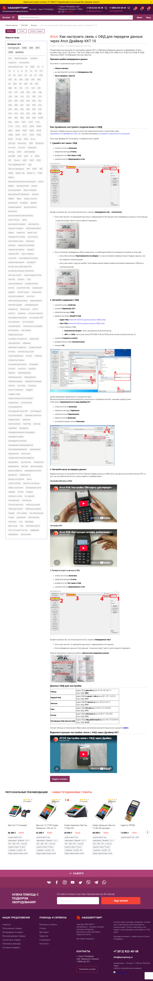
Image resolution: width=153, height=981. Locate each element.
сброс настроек (15, 487)
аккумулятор (23, 186)
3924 (17, 130)
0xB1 (32, 66)
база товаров (30, 190)
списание (26, 500)
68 (31, 83)
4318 (39, 130)
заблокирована (33, 228)
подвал (29, 390)
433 (10, 109)
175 (28, 96)
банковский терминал (18, 194)
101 (20, 88)
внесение (12, 203)
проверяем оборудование (20, 445)
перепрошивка (15, 381)
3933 (24, 130)
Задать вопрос (60, 779)
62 (9, 83)
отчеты (11, 368)
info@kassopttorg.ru (94, 11)
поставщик (35, 411)
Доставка (44, 932)
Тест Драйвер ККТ (16, 164)
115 (26, 88)
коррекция (37, 288)
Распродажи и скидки (12, 932)
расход (24, 466)
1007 (23, 122)
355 (10, 105)
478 (34, 113)
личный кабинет (16, 296)
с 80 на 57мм (14, 483)
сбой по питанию (31, 483)
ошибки (33, 58)
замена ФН (13, 254)
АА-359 (11, 156)
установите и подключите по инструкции (114, 134)
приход (36, 424)
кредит (11, 292)
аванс (11, 177)
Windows (39, 143)
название (12, 309)
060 (38, 79)
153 (28, 92)
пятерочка (38, 462)
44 (15, 79)
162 (22, 96)
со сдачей (29, 496)
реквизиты (25, 475)
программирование (17, 449)
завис (11, 232)
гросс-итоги (14, 220)
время (34, 203)
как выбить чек (15, 66)
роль (29, 479)
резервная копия (33, 470)
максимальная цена (17, 300)
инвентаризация (16, 262)
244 (28, 101)
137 (16, 92)
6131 (24, 135)
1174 (10, 126)
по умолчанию (15, 415)
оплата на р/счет (26, 351)
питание (32, 385)
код (28, 279)
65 (20, 83)
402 (28, 105)
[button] (147, 832)
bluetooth (32, 147)
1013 (30, 122)
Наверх (78, 873)
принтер (27, 424)
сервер (11, 492)
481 (10, 118)
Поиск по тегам (12, 37)
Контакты (44, 943)
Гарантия (43, 936)
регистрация (36, 466)
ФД (29, 164)
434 (16, 109)
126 (32, 88)
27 (35, 75)
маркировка (36, 300)
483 (22, 118)
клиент (21, 279)
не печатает (28, 322)
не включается (35, 313)
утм (20, 521)
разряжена (13, 466)
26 (31, 75)
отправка (33, 364)
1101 (38, 122)
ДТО (26, 156)
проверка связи (15, 436)
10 (26, 71)
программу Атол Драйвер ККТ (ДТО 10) (65, 134)
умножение (33, 517)
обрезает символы (17, 347)
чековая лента (33, 526)
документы (33, 224)
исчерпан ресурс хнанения (21, 271)
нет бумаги (13, 330)
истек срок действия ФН (19, 266)
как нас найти (15, 275)
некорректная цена (17, 317)
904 (10, 122)
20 (14, 75)
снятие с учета (15, 496)
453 (34, 109)
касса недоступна (32, 275)
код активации (15, 283)
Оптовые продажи (11, 947)
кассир (11, 279)
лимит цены (23, 292)
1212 (17, 126)
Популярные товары (12, 928)
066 (25, 83)
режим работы (15, 470)
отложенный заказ (17, 364)
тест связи (22, 513)
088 (10, 88)
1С (9, 71)
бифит (11, 198)
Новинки (6, 924)
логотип (30, 296)
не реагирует (14, 326)
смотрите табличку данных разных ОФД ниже (87, 320)
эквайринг (13, 534)
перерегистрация (33, 381)
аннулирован (14, 190)
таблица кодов (33, 504)
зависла (21, 232)
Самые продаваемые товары (72, 792)
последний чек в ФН (18, 411)
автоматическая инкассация (22, 181)
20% (20, 75)
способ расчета (15, 504)
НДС (24, 160)
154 (34, 92)
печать (11, 385)
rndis (19, 152)
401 (22, 105)
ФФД (10, 173)
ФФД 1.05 (20, 173)
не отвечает (14, 322)
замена (30, 249)
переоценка (30, 377)
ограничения (35, 347)
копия (11, 288)
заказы (11, 245)
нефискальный (15, 334)
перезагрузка (24, 373)
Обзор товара (36, 31)
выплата (12, 211)
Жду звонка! (121, 900)
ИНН (37, 156)
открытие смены (16, 360)
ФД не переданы (16, 169)
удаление (21, 517)
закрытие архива (26, 245)
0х (38, 66)
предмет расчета (33, 415)
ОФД (10, 52)
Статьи (42, 928)
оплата (11, 351)
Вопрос (10, 31)
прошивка (13, 462)
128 (38, 88)
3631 (10, 130)
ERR (26, 139)
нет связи (26, 330)
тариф (11, 513)
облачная (34, 339)
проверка (23, 428)
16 (36, 71)
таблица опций (15, 509)
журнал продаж (15, 228)
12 (31, 71)
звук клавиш (28, 254)
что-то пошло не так (17, 530)
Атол (54, 37)
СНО (39, 160)
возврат (24, 203)
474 (16, 113)
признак (26, 419)
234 (16, 101)
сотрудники (13, 500)
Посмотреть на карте (87, 969)
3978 (32, 130)
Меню (139, 17)
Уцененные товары (11, 940)
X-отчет (11, 147)
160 (16, 96)
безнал (35, 194)
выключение (30, 207)
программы (35, 449)
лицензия (36, 292)
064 (14, 83)
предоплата (14, 419)
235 (22, 101)
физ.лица (12, 526)
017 (41, 71)
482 (16, 118)
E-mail (18, 139)
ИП (9, 160)
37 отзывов (55, 801)
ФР (41, 169)
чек (10, 58)
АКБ (20, 156)
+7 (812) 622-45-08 (94, 8)
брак (19, 198)
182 (34, 96)
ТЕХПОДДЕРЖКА (116, 11)
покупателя (26, 402)
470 (39, 109)
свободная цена (33, 487)
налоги (11, 313)
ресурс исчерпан (16, 479)
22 (26, 75)
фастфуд (29, 521)
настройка (24, 62)
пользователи (15, 407)
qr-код (11, 152)
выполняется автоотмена (20, 215)
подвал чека (14, 394)
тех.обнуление (36, 513)
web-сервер (29, 152)
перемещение (15, 377)
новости (12, 62)
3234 (32, 126)
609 (34, 118)
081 (36, 83)
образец (26, 343)
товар (11, 517)
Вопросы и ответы (48, 924)
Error (33, 139)
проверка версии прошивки (21, 432)
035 (10, 79)
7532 (39, 135)
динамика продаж (16, 224)
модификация (31, 305)
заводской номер (16, 237)
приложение (14, 424)
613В (40, 118)
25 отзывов (27, 801)
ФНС (35, 169)
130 (10, 92)
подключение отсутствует (20, 398)
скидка (29, 492)
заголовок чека (15, 241)
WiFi (38, 48)
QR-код (11, 143)
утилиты (12, 521)
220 (10, 101)
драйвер (19, 52)
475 (22, 113)
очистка (22, 368)
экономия (25, 534)
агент (41, 181)
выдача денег (14, 207)
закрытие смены (16, 249)
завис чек (32, 232)
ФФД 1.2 (31, 173)
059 (32, 79)
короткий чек (23, 288)
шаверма (34, 530)
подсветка (13, 402)
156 (39, 92)
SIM (31, 48)
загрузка (30, 241)
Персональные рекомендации (26, 792)
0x (27, 66)
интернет (31, 262)
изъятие (12, 258)
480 (39, 113)
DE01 (10, 139)
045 (20, 79)
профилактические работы (21, 458)
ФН (28, 169)
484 (28, 118)
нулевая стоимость (17, 339)
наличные (25, 309)
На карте (69, 11)
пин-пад (21, 385)
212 (39, 96)
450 (28, 109)
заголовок (33, 237)
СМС (31, 160)
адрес (11, 186)
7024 (32, 135)
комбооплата (31, 283)
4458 (10, 135)
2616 (24, 126)
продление (13, 453)
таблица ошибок (33, 509)
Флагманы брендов (11, 943)
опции (29, 356)
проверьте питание (17, 441)
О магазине (44, 940)
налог (35, 309)
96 (15, 88)
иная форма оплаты (28, 258)
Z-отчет (21, 147)
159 (10, 96)
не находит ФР (36, 317)
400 (16, 105)
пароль (11, 373)
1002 (16, 122)
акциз (34, 186)
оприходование (15, 356)
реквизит (12, 475)
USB (31, 143)
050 (26, 79)
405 (34, 105)
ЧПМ (40, 173)
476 (28, 113)
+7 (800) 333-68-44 (117, 8)
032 (41, 75)
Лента (17, 160)
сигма (20, 492)
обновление (14, 343)
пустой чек (26, 462)
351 (39, 101)
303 (34, 101)
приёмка (12, 428)
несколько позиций (32, 326)
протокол (25, 453)
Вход (148, 17)
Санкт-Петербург (46, 9)
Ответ (22, 31)
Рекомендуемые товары (13, 936)
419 (39, 105)
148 (22, 92)
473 (10, 113)
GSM (24, 48)
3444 (39, 126)
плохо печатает (15, 390)
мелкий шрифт (15, 305)
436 (22, 109)
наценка (22, 313)
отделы (38, 356)
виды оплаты (30, 198)
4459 (17, 135)
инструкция (13, 48)
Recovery (22, 143)
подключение (20, 58)
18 (9, 75)
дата (24, 220)
